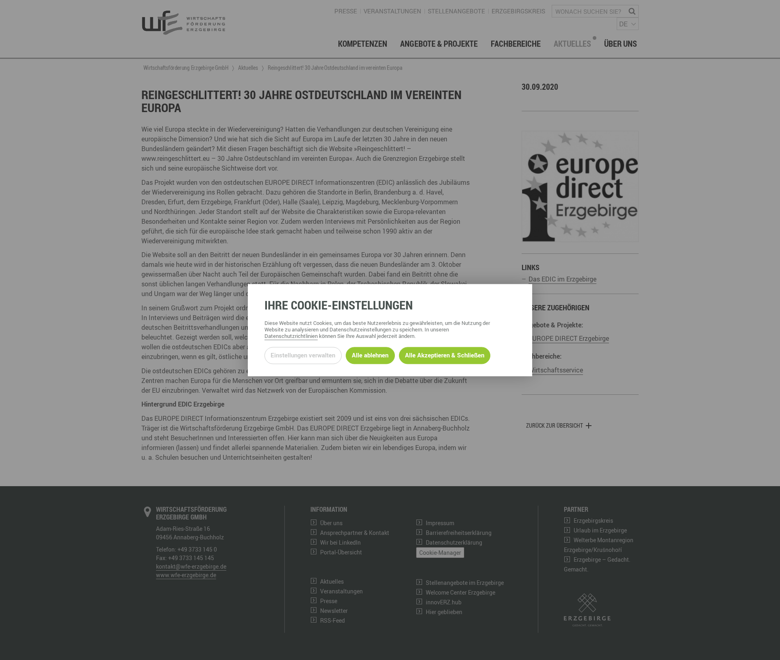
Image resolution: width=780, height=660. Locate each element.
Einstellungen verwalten (303, 355)
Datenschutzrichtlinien (291, 336)
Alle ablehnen (370, 355)
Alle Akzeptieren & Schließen (444, 355)
